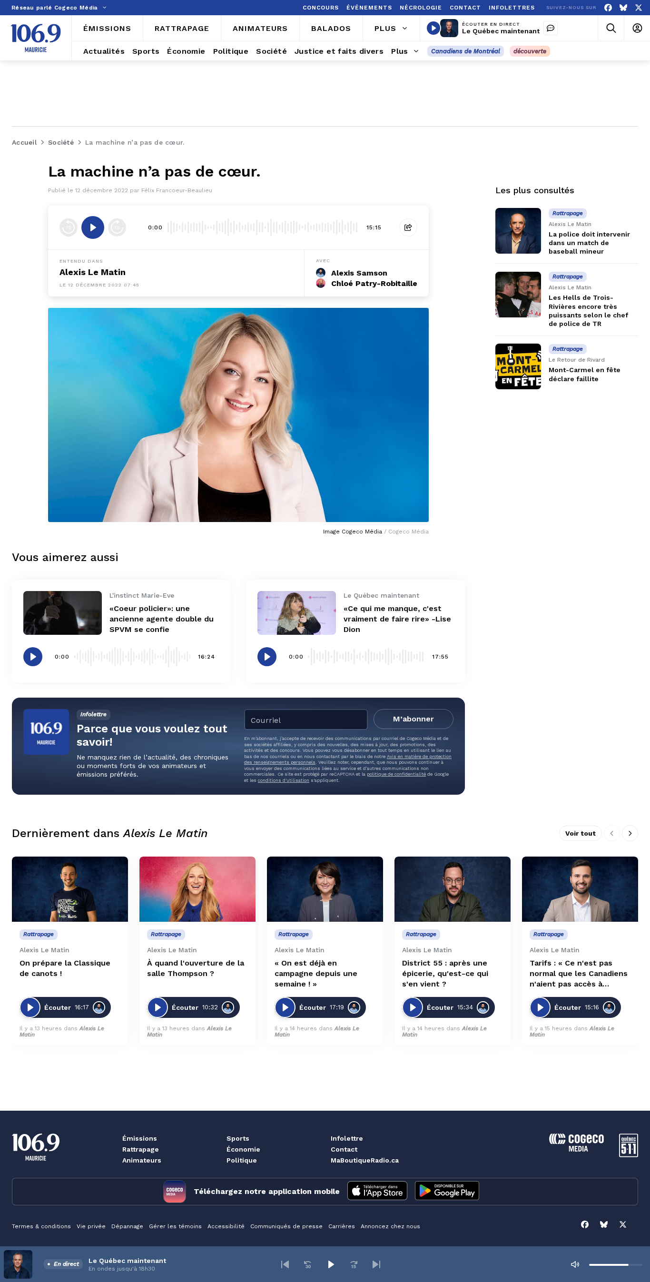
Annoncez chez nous (390, 1226)
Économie (243, 1149)
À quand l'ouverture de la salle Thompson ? (195, 968)
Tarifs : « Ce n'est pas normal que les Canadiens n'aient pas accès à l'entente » (579, 973)
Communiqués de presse (286, 1226)
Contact (344, 1149)
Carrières (341, 1226)
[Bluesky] (623, 7)
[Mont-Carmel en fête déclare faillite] (518, 366)
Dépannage (127, 1226)
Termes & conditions (41, 1226)
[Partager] (408, 227)
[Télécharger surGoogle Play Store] (447, 1191)
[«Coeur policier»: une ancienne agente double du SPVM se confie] (62, 613)
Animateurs (141, 1160)
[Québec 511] (628, 1154)
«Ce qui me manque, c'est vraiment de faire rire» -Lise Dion (397, 619)
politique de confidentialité (396, 774)
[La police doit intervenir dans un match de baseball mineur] (518, 231)
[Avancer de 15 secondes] (117, 227)
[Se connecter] (637, 28)
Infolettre (347, 1138)
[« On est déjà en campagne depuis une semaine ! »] (325, 889)
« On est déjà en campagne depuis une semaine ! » (316, 973)
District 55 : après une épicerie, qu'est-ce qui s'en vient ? (445, 973)
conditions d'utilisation (283, 780)
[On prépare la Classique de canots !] (70, 889)
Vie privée (91, 1226)
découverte (529, 51)
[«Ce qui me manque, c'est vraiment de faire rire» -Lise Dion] (296, 613)
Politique (242, 1160)
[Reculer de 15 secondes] (68, 227)
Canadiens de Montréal (465, 51)
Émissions (139, 1138)
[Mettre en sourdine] (574, 1264)
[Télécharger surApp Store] (377, 1191)
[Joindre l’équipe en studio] (550, 28)
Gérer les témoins (175, 1226)
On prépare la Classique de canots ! (65, 968)
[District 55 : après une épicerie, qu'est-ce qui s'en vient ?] (452, 889)
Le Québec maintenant (501, 31)
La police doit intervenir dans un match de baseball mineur (589, 242)
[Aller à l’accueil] (35, 38)
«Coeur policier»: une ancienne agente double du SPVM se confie (161, 619)
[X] (638, 7)
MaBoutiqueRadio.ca (365, 1160)
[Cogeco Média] (576, 1149)
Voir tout (580, 833)
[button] (285, 1264)
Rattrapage (140, 1149)
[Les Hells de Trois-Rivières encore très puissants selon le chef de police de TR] (518, 294)
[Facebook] (608, 7)
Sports (238, 1138)
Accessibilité (226, 1226)
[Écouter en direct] (433, 28)
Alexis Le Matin (92, 272)
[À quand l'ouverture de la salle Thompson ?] (197, 889)
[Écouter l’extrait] (92, 227)
